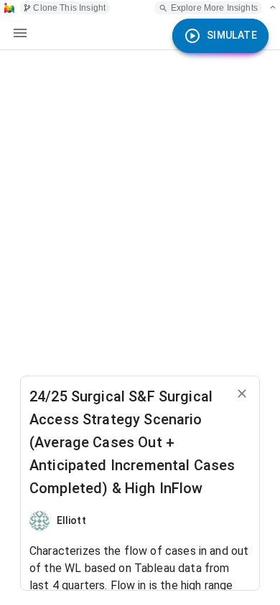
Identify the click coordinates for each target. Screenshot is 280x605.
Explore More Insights (214, 8)
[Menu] (20, 33)
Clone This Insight (69, 8)
